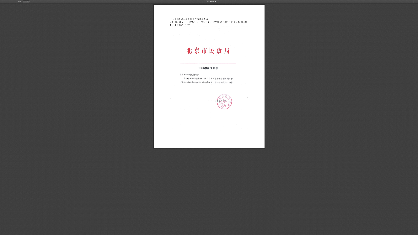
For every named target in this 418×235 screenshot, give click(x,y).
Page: (20, 1)
